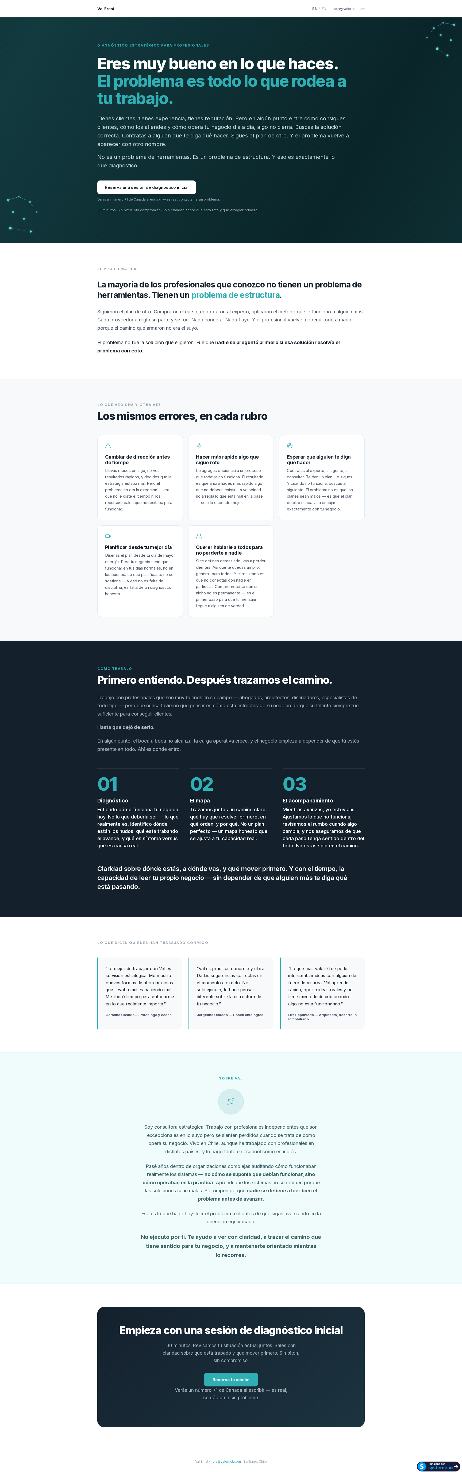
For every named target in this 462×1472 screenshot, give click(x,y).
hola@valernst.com (349, 8)
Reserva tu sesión (231, 1379)
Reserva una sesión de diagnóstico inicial (146, 187)
